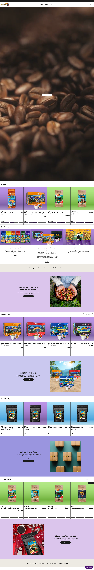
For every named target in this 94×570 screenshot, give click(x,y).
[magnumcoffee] (5, 5)
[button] (41, 4)
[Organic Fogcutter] (82, 493)
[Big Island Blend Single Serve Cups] (35, 329)
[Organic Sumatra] (82, 198)
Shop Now (16, 255)
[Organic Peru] (58, 493)
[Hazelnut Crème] (82, 413)
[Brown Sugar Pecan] (58, 413)
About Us (28, 296)
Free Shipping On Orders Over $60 (47, 0)
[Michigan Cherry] (12, 413)
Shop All (47, 94)
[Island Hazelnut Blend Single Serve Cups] (58, 329)
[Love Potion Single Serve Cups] (82, 329)
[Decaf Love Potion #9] (35, 413)
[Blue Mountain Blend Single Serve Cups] (35, 198)
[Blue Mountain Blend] (12, 198)
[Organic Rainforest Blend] (58, 198)
